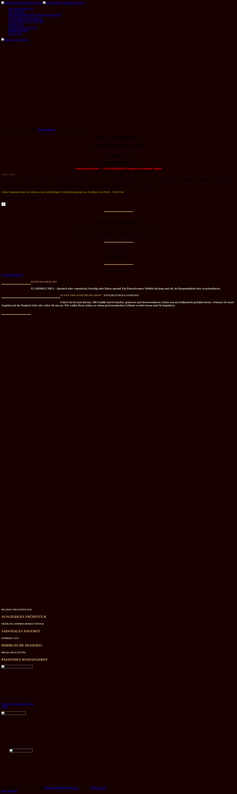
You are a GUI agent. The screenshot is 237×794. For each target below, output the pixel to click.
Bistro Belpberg (46, 129)
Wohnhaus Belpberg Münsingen (61, 787)
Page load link (9, 790)
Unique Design (98, 787)
